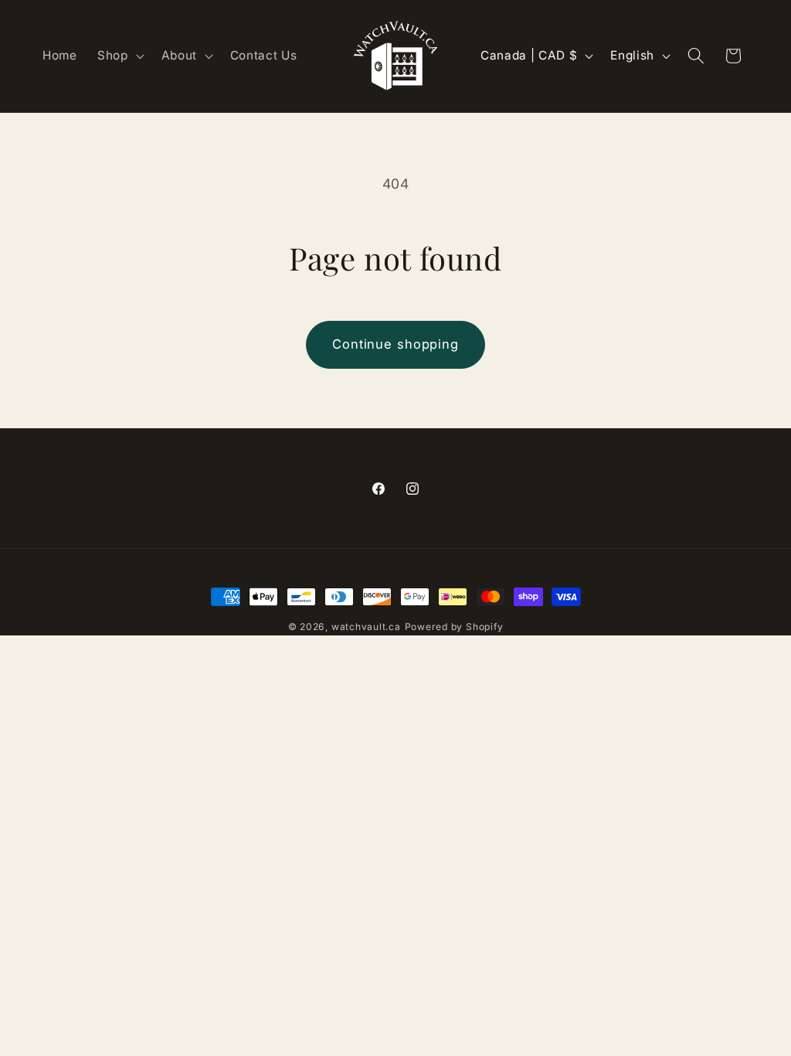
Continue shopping (395, 344)
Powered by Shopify (454, 626)
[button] (119, 55)
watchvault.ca (366, 626)
